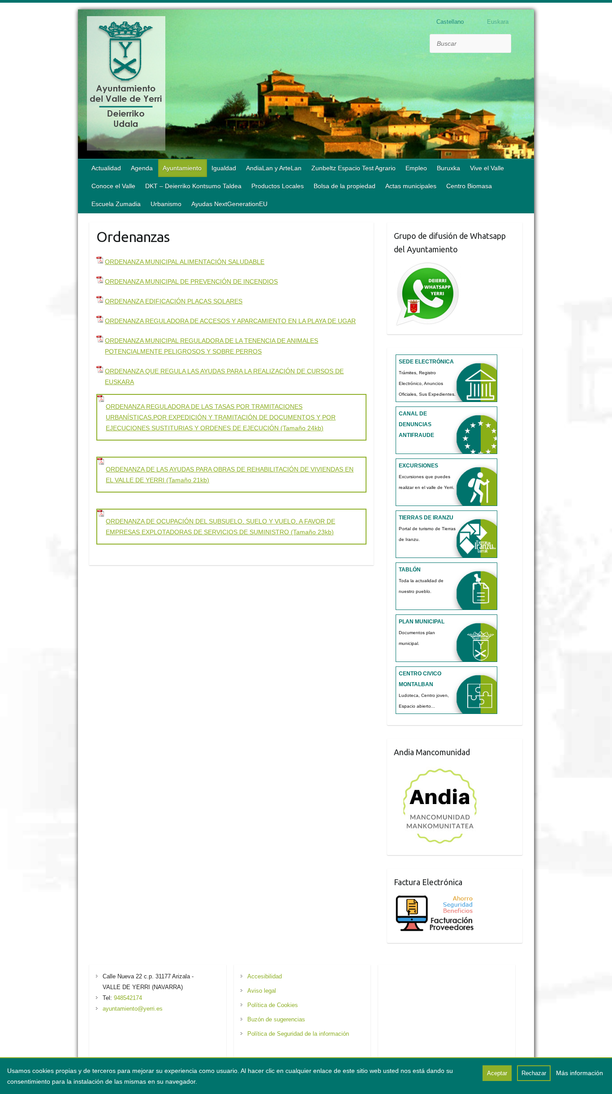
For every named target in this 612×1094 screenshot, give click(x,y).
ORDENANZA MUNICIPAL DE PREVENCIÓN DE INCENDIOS (191, 281)
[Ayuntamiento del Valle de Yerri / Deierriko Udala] (126, 85)
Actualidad (106, 168)
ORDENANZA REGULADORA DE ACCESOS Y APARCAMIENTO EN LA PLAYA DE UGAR (230, 320)
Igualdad (223, 168)
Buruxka (448, 168)
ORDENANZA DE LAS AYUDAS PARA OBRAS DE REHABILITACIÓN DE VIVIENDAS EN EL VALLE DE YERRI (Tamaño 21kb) (229, 475)
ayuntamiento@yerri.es (133, 1008)
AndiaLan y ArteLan (274, 168)
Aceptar (497, 1073)
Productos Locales (277, 186)
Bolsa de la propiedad (344, 186)
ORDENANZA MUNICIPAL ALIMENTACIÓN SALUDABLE (184, 261)
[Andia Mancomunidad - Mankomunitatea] (441, 768)
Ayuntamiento (182, 168)
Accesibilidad (264, 976)
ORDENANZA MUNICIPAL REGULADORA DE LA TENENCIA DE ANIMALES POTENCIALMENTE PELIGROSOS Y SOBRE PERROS (211, 346)
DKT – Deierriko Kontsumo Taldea (193, 186)
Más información (579, 1073)
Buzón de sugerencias (276, 1019)
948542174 (128, 998)
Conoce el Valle (113, 186)
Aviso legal (261, 990)
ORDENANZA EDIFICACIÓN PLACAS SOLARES (173, 301)
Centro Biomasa (469, 186)
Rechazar (533, 1073)
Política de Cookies (272, 1005)
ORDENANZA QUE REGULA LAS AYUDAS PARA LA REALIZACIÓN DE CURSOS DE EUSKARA (224, 376)
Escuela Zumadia (116, 204)
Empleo (416, 168)
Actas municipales (410, 186)
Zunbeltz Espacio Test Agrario (353, 168)
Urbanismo (166, 204)
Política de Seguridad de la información (298, 1033)
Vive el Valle (487, 168)
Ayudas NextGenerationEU (229, 204)
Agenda (142, 168)
